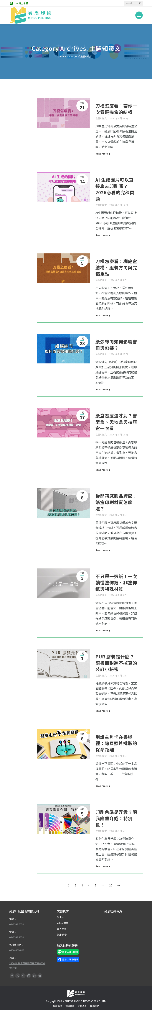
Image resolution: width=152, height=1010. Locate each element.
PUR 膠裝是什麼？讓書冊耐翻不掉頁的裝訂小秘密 (116, 662)
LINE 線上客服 (21, 3)
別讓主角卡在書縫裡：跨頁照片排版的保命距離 (116, 743)
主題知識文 (101, 118)
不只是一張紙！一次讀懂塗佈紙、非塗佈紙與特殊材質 (116, 582)
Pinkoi (60, 917)
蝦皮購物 (62, 934)
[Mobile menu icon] (139, 15)
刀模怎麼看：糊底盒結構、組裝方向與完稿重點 (116, 267)
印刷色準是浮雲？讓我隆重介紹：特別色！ (116, 818)
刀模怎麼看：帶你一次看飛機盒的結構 (116, 108)
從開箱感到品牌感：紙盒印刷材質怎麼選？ (116, 502)
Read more (101, 153)
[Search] (140, 3)
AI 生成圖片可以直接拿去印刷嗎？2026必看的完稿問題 (114, 189)
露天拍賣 (62, 929)
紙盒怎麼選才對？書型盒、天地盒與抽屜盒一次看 (116, 421)
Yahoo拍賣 (62, 923)
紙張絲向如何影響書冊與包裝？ (116, 344)
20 (110, 885)
